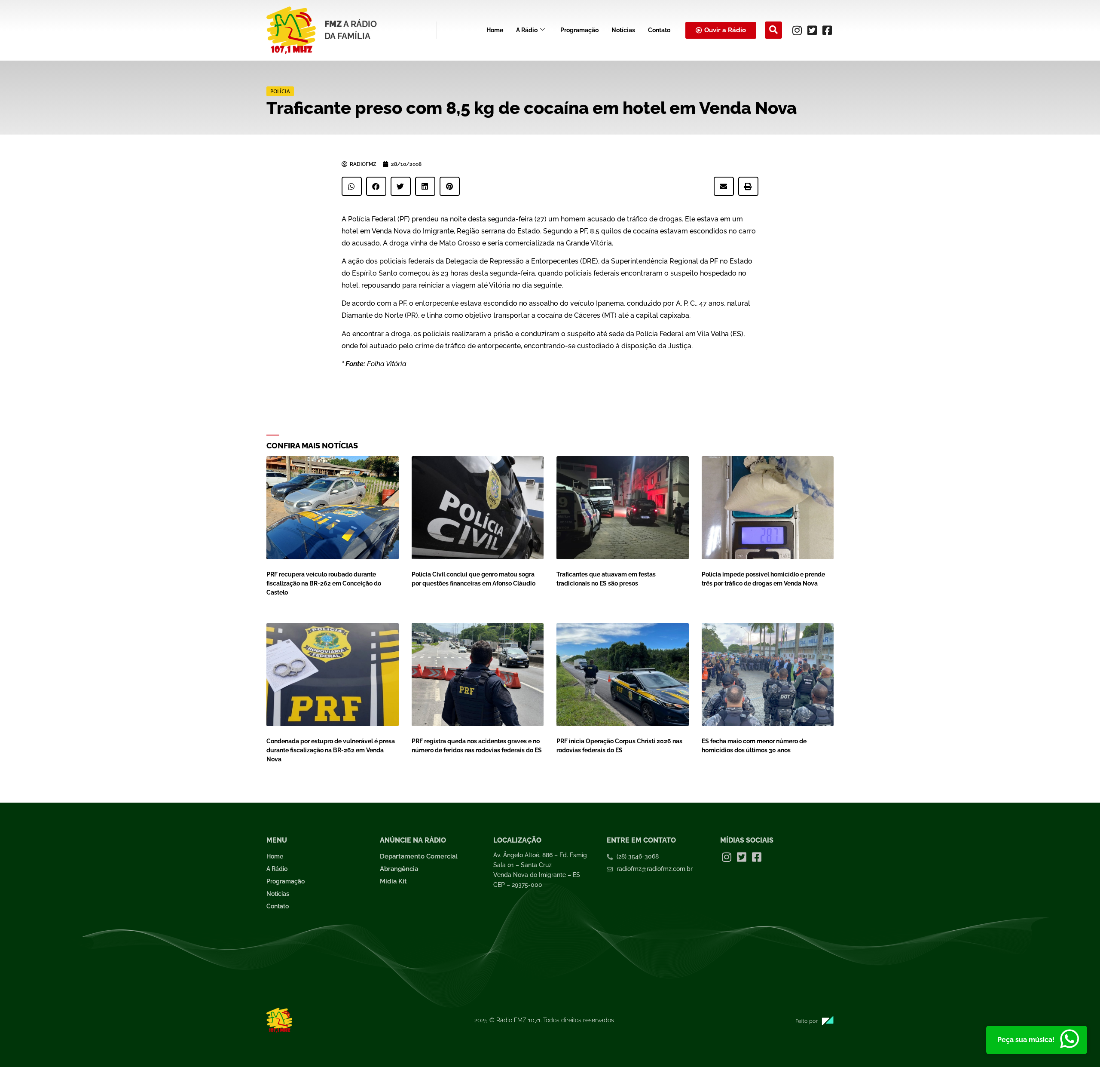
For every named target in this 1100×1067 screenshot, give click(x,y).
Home (494, 30)
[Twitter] (812, 30)
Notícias (623, 30)
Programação (579, 30)
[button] (773, 30)
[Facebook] (827, 30)
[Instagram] (797, 30)
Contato (659, 30)
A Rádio (527, 30)
